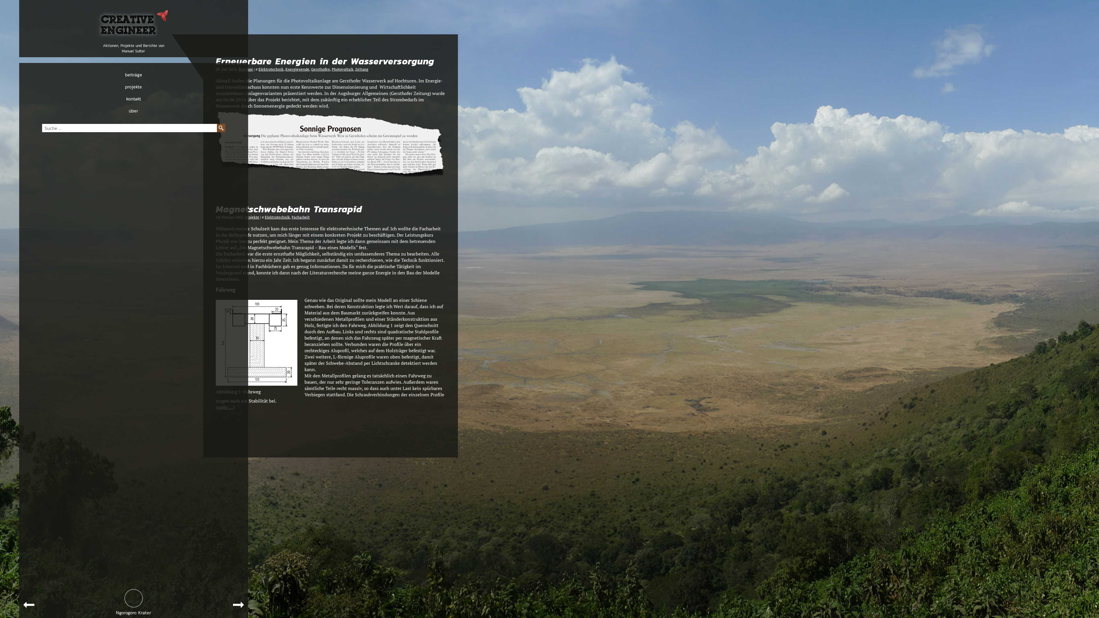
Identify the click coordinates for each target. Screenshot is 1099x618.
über (133, 110)
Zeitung (361, 69)
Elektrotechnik (271, 69)
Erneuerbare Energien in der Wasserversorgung (325, 61)
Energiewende (297, 69)
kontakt (133, 98)
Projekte (252, 217)
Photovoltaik (342, 69)
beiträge (133, 74)
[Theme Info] (133, 598)
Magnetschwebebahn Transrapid (289, 209)
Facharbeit (301, 217)
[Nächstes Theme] (238, 605)
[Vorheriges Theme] (28, 605)
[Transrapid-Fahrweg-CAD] (256, 384)
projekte (133, 86)
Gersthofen (320, 69)
